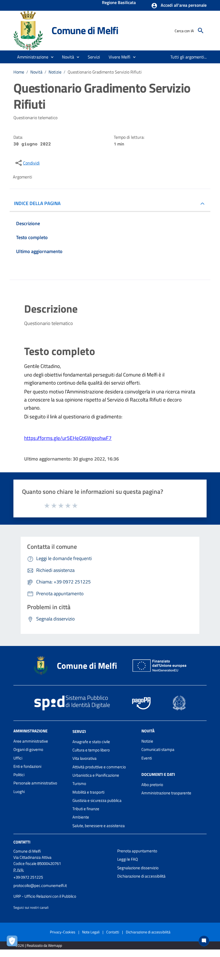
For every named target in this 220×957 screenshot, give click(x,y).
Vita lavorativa (84, 758)
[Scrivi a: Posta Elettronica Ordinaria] (62, 891)
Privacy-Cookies (62, 932)
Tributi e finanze (85, 809)
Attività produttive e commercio (99, 767)
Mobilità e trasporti (88, 792)
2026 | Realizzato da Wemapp (39, 945)
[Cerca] (201, 30)
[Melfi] (30, 30)
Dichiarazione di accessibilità (141, 876)
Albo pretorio (152, 784)
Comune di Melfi (85, 30)
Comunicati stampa (157, 749)
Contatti (21, 842)
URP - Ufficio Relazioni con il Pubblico (44, 896)
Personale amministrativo (35, 783)
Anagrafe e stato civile (91, 742)
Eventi (146, 758)
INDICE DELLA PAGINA (37, 203)
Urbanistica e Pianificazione (95, 775)
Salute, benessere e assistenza (98, 826)
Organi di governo (28, 749)
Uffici (17, 758)
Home (18, 72)
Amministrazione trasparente (166, 793)
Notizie (55, 72)
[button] (179, 5)
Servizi (79, 731)
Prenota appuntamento (137, 851)
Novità (36, 72)
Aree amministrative (30, 741)
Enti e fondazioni (27, 766)
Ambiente (80, 817)
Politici (18, 775)
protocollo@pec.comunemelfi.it (40, 885)
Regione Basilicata (119, 3)
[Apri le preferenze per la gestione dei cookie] (13, 942)
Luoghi (19, 791)
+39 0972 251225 (28, 877)
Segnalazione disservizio (138, 868)
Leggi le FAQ (127, 859)
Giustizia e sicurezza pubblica (97, 800)
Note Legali (91, 932)
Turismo (79, 783)
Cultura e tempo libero (91, 750)
